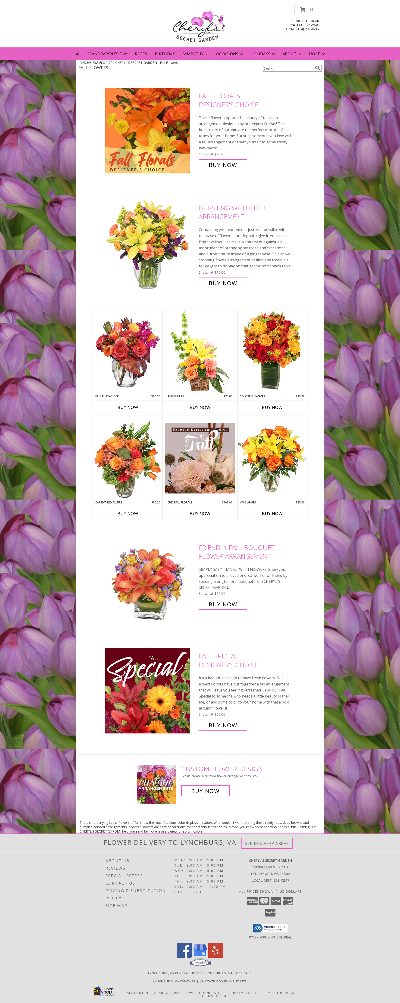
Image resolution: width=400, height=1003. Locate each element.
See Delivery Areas (267, 843)
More (314, 53)
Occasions (227, 53)
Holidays (260, 53)
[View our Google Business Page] (200, 956)
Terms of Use (214, 996)
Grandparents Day (107, 53)
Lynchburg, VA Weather (174, 981)
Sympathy (193, 53)
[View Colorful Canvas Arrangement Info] (272, 352)
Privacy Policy (242, 993)
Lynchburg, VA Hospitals (229, 973)
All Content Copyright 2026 (154, 993)
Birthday (165, 53)
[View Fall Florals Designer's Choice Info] (151, 130)
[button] (306, 9)
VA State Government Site (223, 981)
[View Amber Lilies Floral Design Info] (200, 352)
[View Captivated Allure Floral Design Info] (127, 458)
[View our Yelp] (215, 956)
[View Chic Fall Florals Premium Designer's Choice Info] (200, 458)
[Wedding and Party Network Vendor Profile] (200, 965)
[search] (317, 68)
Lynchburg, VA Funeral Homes (175, 973)
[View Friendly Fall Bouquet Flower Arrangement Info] (151, 576)
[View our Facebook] (184, 956)
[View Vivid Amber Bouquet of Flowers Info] (272, 458)
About (290, 53)
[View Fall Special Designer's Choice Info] (151, 690)
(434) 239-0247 (307, 29)
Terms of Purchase (280, 993)
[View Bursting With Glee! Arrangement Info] (151, 245)
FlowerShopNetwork (203, 993)
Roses (141, 53)
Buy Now (223, 165)
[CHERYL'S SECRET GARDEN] (200, 26)
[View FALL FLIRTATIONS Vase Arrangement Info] (127, 352)
